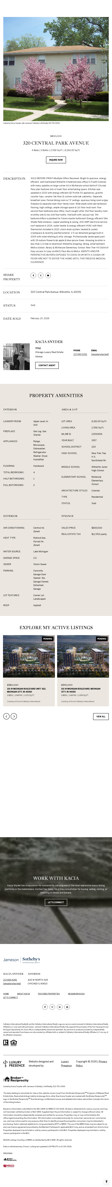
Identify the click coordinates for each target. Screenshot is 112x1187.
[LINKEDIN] (59, 1007)
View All (100, 716)
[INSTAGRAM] (52, 1007)
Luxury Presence (66, 1063)
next (14, 716)
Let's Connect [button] (56, 902)
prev (6, 716)
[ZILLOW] (67, 1007)
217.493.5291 (80, 354)
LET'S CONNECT (10, 997)
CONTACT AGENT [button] (47, 365)
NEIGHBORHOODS (76, 994)
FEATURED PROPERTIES (49, 994)
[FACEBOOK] (45, 1007)
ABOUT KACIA (23, 994)
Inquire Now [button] (56, 160)
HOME (6, 994)
